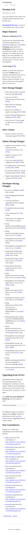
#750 (11, 369)
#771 (19, 36)
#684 (21, 122)
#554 (23, 228)
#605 (21, 300)
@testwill (8, 504)
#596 (20, 292)
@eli (6, 476)
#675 (12, 168)
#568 (15, 178)
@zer (7, 466)
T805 (18, 117)
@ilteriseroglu (9, 457)
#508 (14, 117)
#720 (18, 136)
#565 (22, 190)
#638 (7, 197)
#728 (17, 213)
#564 (7, 205)
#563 (20, 241)
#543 (12, 157)
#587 (20, 261)
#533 (7, 152)
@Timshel (8, 485)
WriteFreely (7, 2)
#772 (14, 66)
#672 (23, 321)
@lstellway (8, 495)
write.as (18, 529)
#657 (22, 311)
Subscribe (12, 5)
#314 (19, 112)
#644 (7, 340)
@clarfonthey (9, 447)
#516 (18, 173)
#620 (17, 162)
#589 (7, 270)
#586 (7, 255)
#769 (7, 210)
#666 (12, 333)
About (6, 5)
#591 (19, 278)
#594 (7, 285)
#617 (7, 347)
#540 (20, 94)
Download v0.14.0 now (9, 25)
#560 (18, 248)
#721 (17, 353)
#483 (7, 101)
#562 (19, 235)
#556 (20, 364)
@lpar (7, 438)
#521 (13, 107)
